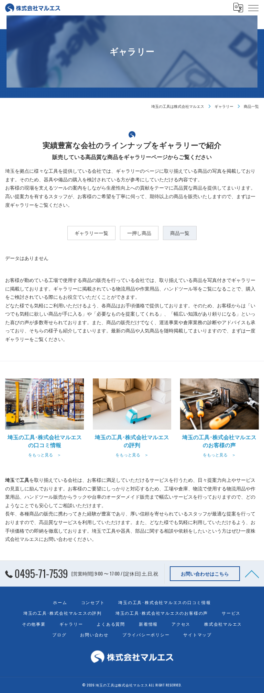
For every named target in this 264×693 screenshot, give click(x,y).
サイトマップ (197, 634)
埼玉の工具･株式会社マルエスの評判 (62, 613)
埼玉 (96, 530)
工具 (111, 530)
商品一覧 (179, 232)
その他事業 (34, 624)
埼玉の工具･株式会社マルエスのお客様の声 (162, 613)
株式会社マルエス (223, 624)
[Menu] (253, 7)
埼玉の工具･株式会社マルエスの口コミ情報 (164, 602)
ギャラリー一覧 (91, 232)
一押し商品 (139, 232)
